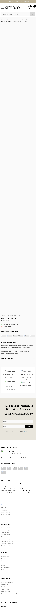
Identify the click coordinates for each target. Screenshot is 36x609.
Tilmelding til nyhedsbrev (7, 541)
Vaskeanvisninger (5, 591)
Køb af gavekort (5, 545)
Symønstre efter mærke (21, 19)
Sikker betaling (5, 532)
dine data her (27, 431)
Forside (3, 19)
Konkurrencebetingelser (7, 569)
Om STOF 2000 (5, 556)
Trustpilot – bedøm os (7, 543)
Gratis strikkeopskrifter (7, 582)
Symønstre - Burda (6, 21)
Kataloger (3, 606)
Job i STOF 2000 (5, 563)
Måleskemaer (4, 584)
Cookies (3, 565)
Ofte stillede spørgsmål (7, 539)
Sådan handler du (5, 527)
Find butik (3, 560)
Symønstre (10, 19)
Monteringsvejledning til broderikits (10, 593)
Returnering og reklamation (8, 536)
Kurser (3, 572)
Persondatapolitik (6, 567)
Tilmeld (29, 426)
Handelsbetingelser (6, 530)
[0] (34, 7)
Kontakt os (4, 558)
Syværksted (4, 587)
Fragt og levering (5, 534)
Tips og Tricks (5, 589)
